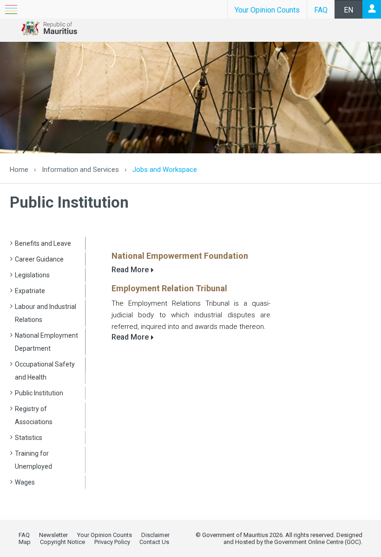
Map (25, 541)
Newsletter (53, 534)
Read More (130, 269)
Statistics (28, 437)
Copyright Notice (62, 541)
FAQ (321, 10)
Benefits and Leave (43, 243)
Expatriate (30, 291)
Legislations (32, 275)
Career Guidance (39, 259)
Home (19, 169)
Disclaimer (155, 534)
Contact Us (154, 541)
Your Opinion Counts (267, 10)
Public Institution (39, 393)
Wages (25, 482)
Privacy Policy (112, 541)
